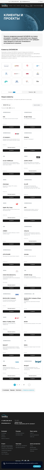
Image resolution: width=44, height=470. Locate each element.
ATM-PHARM (6, 254)
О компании (6, 390)
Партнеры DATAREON (20, 447)
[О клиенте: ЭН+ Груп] (38, 81)
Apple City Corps (7, 207)
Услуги (14, 5)
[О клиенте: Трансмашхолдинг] (38, 66)
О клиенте (11, 150)
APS (25, 207)
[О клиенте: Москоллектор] (17, 81)
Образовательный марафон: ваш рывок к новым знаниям (7, 446)
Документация (33, 447)
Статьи (31, 445)
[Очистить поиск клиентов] (41, 105)
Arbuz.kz (26, 230)
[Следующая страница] (29, 385)
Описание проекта (11, 147)
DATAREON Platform (20, 433)
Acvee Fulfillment (8, 160)
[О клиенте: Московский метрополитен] (27, 66)
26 (24, 384)
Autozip (26, 254)
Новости (32, 433)
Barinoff (5, 345)
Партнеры (22, 5)
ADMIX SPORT (28, 160)
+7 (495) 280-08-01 (14, 1)
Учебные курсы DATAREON (7, 448)
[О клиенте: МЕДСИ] (6, 81)
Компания (10, 5)
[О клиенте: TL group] (27, 81)
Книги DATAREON (33, 449)
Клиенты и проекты (5, 438)
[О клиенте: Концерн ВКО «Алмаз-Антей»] (6, 73)
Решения (18, 5)
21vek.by (26, 137)
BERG (4, 365)
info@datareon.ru (26, 1)
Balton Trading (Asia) (9, 321)
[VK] (28, 461)
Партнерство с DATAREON (21, 445)
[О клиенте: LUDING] (27, 73)
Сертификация (4, 452)
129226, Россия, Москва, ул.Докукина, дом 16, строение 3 (25, 423)
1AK (4, 116)
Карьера (12, 390)
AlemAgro (6, 184)
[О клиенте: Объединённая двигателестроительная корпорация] (17, 73)
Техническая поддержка (6, 450)
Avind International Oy (9, 274)
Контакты (18, 390)
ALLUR (26, 184)
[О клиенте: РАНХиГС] (17, 66)
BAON (26, 321)
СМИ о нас (32, 436)
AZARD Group (28, 274)
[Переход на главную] (4, 5)
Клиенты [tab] (11, 92)
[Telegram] (25, 461)
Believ (26, 345)
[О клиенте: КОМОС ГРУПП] (38, 73)
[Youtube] (22, 461)
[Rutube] (18, 461)
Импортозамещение (37, 5)
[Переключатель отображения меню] (42, 5)
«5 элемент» (6, 137)
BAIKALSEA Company (9, 298)
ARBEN (5, 230)
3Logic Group (28, 116)
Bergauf (26, 365)
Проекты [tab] (32, 92)
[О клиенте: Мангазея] (6, 66)
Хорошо (37, 466)
